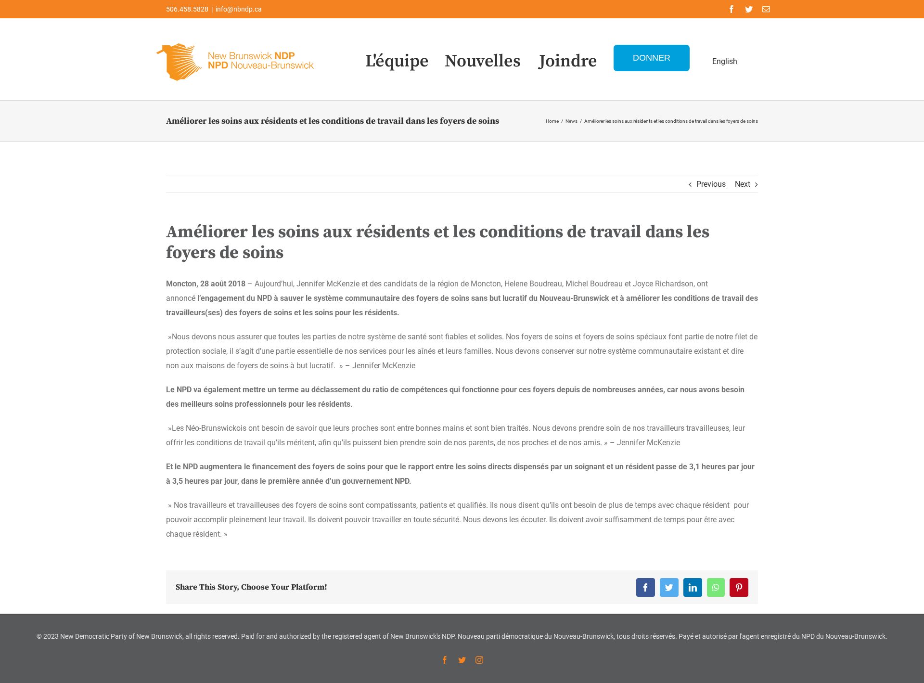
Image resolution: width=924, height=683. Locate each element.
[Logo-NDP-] (236, 41)
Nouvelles (483, 61)
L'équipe (397, 61)
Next (742, 184)
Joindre (568, 61)
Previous (711, 184)
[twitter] (749, 9)
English (724, 61)
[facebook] (731, 9)
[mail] (766, 9)
